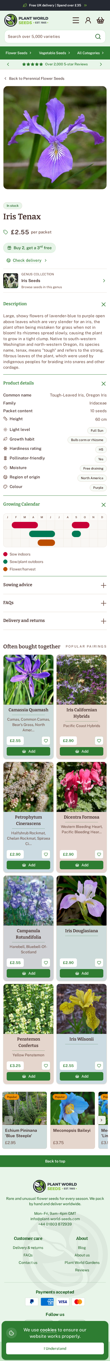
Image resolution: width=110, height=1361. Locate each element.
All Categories (88, 53)
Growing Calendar (21, 504)
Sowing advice (17, 584)
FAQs (8, 602)
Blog (82, 1247)
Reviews (82, 1270)
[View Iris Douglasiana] (82, 928)
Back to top (55, 1161)
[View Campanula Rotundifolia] (28, 928)
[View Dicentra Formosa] (82, 817)
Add (31, 751)
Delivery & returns (28, 1247)
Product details (18, 383)
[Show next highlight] (101, 64)
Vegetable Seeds (52, 53)
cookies (48, 1329)
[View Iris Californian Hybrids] (82, 707)
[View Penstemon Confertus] (28, 1034)
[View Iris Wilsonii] (82, 1034)
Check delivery (27, 260)
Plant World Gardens (82, 1262)
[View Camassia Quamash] (28, 707)
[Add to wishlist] (46, 740)
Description (15, 303)
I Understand (55, 1348)
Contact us (28, 1262)
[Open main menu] (75, 20)
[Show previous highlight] (8, 64)
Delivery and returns (24, 620)
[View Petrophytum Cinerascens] (28, 817)
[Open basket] (100, 20)
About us (82, 1255)
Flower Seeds (17, 53)
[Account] (88, 20)
